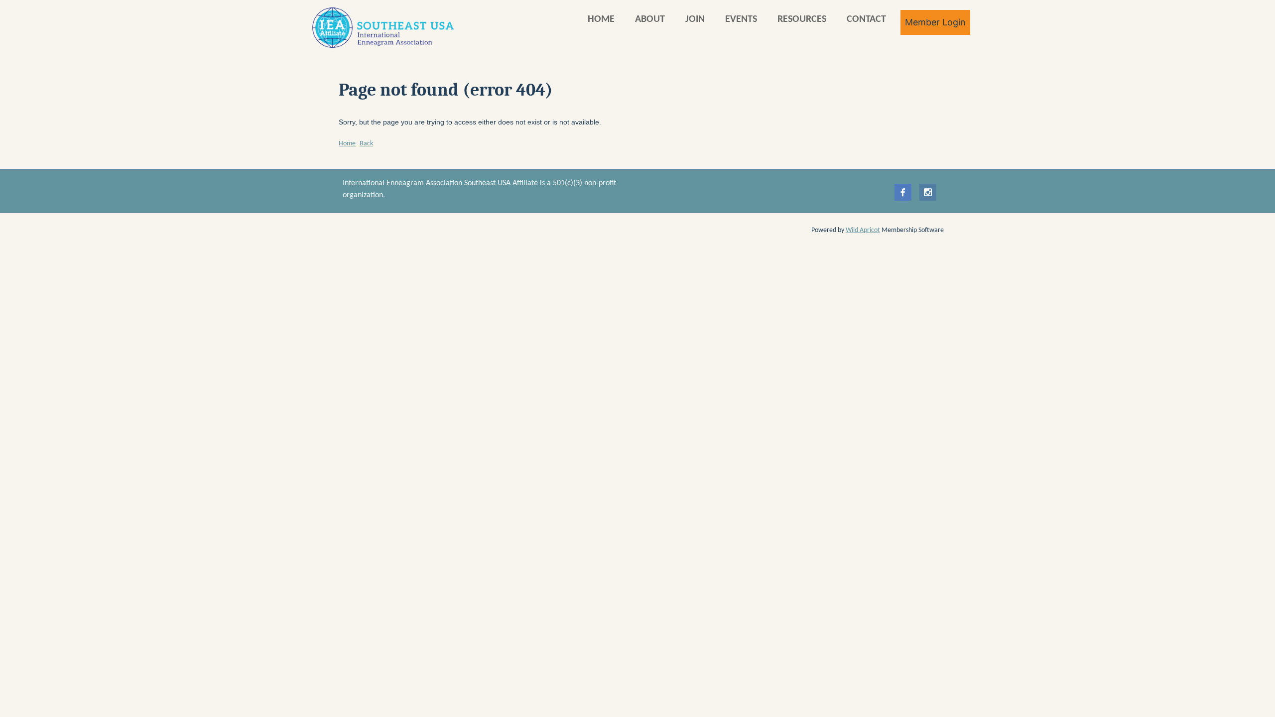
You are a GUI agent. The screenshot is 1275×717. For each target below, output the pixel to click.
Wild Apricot (863, 230)
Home (347, 143)
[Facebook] (902, 192)
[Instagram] (927, 192)
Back (366, 143)
